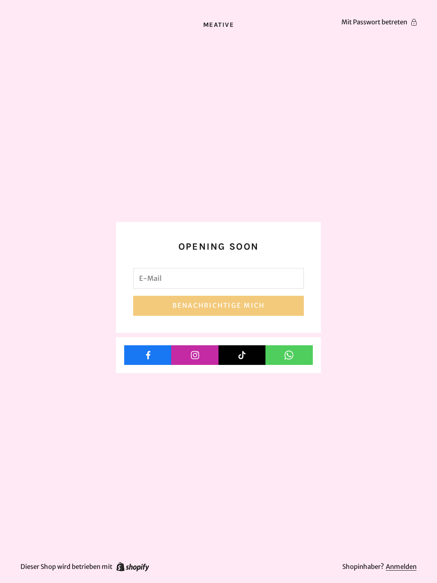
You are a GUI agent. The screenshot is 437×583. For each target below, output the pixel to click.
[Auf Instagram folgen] (195, 355)
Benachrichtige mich (218, 305)
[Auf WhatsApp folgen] (289, 355)
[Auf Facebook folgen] (148, 355)
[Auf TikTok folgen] (242, 355)
